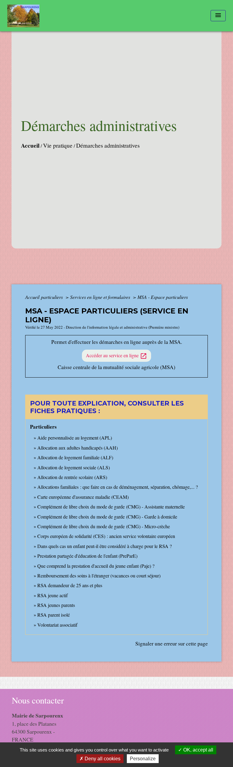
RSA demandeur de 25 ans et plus (69, 585)
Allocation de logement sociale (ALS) (73, 467)
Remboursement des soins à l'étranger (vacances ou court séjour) (98, 575)
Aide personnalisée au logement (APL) (74, 437)
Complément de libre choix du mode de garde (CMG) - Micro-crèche (103, 526)
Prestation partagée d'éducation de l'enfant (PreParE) (87, 556)
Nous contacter (38, 700)
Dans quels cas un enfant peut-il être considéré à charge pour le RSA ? (104, 546)
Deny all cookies (101, 758)
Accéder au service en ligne (116, 356)
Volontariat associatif (57, 624)
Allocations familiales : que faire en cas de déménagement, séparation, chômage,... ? (117, 487)
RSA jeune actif (53, 595)
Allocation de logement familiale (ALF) (75, 457)
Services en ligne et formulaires (100, 297)
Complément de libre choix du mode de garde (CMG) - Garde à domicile (107, 516)
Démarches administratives (108, 145)
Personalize (143, 758)
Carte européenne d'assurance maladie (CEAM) (83, 497)
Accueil (30, 145)
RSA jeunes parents (56, 605)
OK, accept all (197, 749)
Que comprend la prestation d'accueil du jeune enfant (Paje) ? (95, 566)
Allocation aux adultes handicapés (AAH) (77, 447)
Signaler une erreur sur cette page (171, 643)
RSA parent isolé (53, 614)
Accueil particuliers (44, 297)
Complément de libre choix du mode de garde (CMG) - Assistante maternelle (111, 506)
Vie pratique (58, 145)
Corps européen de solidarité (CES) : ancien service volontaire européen (106, 536)
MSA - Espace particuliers (162, 297)
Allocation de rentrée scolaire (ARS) (72, 477)
